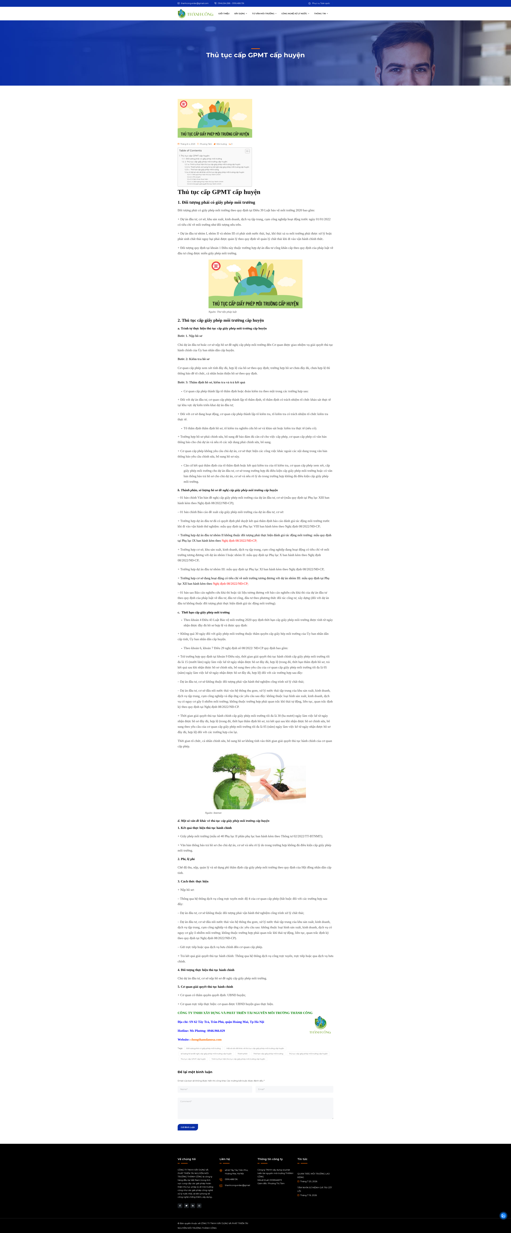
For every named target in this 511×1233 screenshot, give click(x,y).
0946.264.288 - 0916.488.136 (231, 3)
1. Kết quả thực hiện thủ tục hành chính (206, 174)
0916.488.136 (231, 1179)
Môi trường (222, 144)
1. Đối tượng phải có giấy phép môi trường (203, 159)
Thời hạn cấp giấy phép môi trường (268, 1054)
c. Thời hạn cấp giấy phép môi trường (204, 170)
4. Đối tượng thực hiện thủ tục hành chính (207, 182)
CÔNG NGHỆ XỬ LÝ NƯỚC (294, 13)
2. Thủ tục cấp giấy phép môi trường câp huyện (206, 162)
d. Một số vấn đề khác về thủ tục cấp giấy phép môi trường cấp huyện (216, 172)
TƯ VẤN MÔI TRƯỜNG (263, 13)
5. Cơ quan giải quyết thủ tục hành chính (206, 184)
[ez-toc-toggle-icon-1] (246, 151)
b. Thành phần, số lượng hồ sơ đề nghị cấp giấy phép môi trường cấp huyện (219, 167)
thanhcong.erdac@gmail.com (195, 3)
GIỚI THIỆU (223, 13)
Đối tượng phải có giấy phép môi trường (203, 1048)
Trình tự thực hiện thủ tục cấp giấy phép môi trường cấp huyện (238, 1059)
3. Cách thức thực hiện (200, 179)
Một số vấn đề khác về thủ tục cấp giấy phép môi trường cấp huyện (255, 1048)
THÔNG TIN (320, 13)
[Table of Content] (247, 151)
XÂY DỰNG (239, 13)
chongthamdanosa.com (206, 1039)
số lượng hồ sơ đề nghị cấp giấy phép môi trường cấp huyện (206, 1054)
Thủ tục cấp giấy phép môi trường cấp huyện (308, 1054)
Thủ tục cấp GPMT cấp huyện (195, 156)
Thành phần (243, 1054)
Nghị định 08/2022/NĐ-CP (239, 540)
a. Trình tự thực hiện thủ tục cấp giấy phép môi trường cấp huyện (214, 164)
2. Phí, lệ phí (196, 177)
